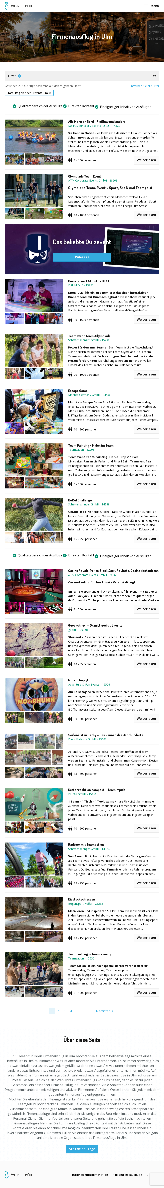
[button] (82, 76)
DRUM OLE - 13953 (81, 285)
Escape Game (78, 391)
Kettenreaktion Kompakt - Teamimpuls (96, 790)
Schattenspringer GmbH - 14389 (89, 504)
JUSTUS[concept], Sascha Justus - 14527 (94, 126)
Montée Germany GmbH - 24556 (89, 395)
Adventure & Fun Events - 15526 (89, 684)
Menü (155, 6)
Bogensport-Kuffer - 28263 (85, 903)
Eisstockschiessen (81, 899)
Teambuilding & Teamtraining (89, 954)
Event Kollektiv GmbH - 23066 (87, 739)
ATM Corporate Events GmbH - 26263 (92, 180)
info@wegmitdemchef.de (90, 1175)
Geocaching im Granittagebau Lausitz (95, 625)
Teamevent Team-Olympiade (89, 336)
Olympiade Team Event (84, 176)
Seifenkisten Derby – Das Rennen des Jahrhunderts (105, 735)
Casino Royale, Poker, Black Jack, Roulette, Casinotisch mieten (113, 571)
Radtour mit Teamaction (86, 845)
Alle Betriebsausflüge (127, 1175)
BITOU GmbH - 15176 (82, 794)
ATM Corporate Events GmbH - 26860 (92, 575)
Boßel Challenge (80, 500)
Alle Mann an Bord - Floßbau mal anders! (97, 122)
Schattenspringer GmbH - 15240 (89, 340)
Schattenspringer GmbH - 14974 (89, 849)
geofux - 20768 (78, 630)
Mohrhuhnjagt (78, 680)
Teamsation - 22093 (81, 449)
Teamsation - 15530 (81, 958)
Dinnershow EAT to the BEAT (89, 281)
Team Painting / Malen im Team (91, 445)
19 (89, 1011)
